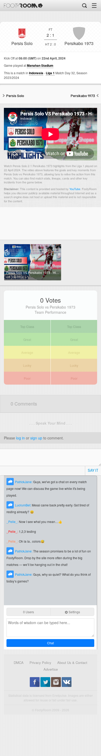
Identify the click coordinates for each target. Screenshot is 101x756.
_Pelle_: (12, 521)
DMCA (19, 662)
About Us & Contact (72, 662)
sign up (36, 437)
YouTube (74, 189)
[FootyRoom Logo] (23, 5)
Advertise (51, 669)
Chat (50, 643)
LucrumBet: (23, 505)
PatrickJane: (24, 482)
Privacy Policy (40, 662)
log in (20, 437)
